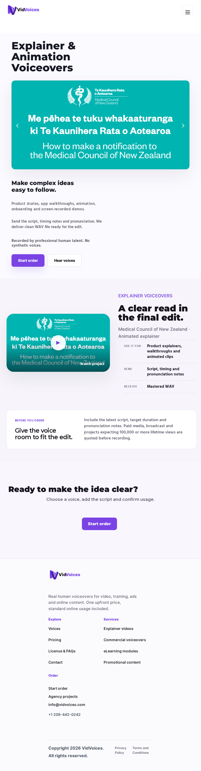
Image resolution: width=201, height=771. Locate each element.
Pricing (54, 639)
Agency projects (63, 696)
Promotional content (122, 662)
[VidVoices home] (68, 575)
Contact (55, 662)
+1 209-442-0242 (64, 714)
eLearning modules (121, 651)
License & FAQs (62, 651)
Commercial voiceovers (125, 639)
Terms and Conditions (140, 750)
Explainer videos (118, 628)
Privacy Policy (120, 750)
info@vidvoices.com (66, 704)
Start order (28, 260)
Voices (54, 628)
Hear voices (64, 260)
